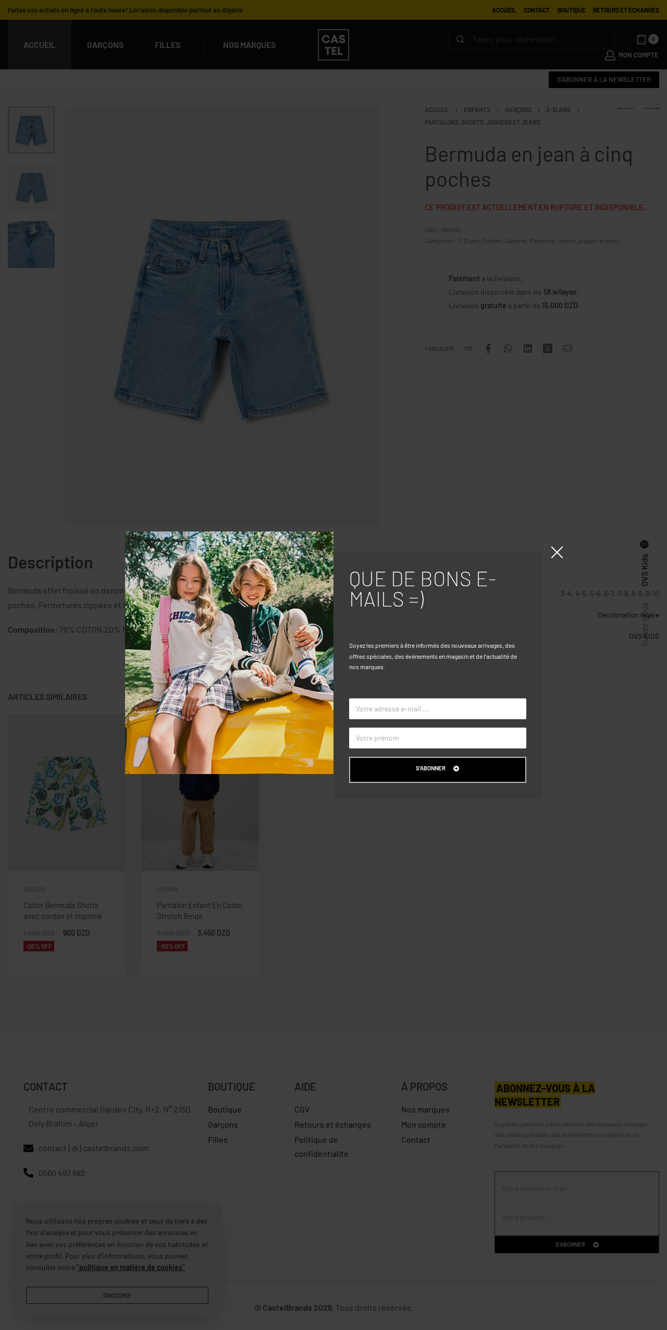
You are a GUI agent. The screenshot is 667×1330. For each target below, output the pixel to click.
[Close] (557, 552)
